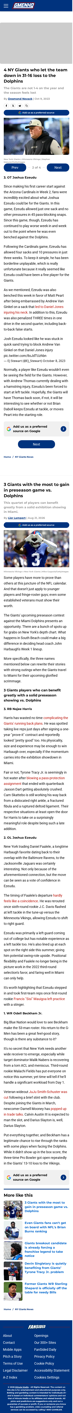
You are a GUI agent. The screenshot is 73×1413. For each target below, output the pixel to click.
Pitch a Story (12, 1356)
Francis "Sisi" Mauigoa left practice (39, 999)
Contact (9, 1343)
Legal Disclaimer (15, 1370)
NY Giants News (24, 456)
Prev (15, 167)
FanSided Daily (45, 1349)
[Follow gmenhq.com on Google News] (63, 429)
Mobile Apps (12, 1349)
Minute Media (22, 1387)
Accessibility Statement (51, 1370)
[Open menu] (6, 5)
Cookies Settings (46, 1377)
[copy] (26, 105)
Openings (41, 1336)
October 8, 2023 (54, 361)
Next (58, 167)
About (7, 1336)
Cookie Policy (44, 1363)
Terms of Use (13, 1363)
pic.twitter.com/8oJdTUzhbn (25, 356)
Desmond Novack (20, 98)
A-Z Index (10, 1377)
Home (7, 456)
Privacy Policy (44, 1356)
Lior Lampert (17, 518)
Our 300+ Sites (45, 1343)
